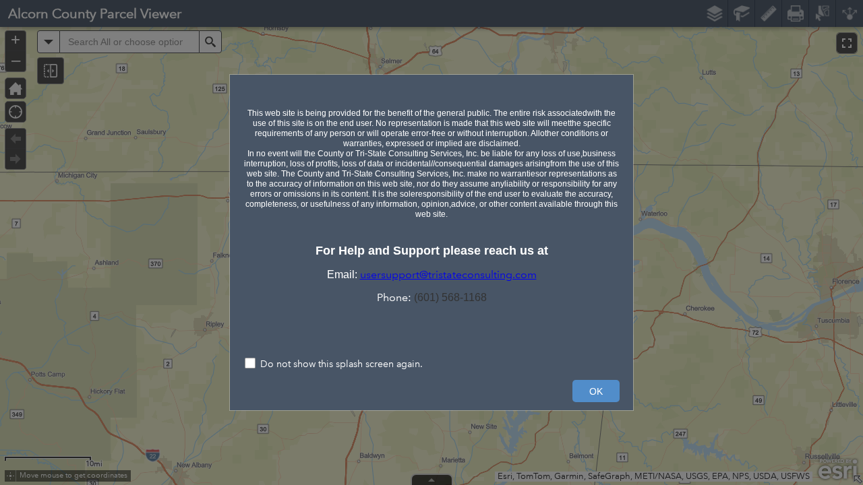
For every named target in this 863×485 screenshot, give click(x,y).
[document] (431, 196)
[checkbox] (431, 364)
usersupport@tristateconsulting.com (448, 274)
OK (596, 391)
